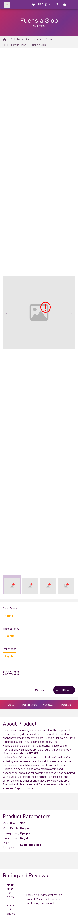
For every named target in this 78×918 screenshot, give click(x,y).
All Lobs (15, 39)
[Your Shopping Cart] (64, 4)
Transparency (11, 628)
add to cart (64, 690)
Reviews (48, 704)
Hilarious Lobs (33, 39)
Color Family (10, 608)
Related (66, 704)
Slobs (49, 39)
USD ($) (43, 4)
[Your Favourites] (33, 4)
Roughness (9, 648)
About (12, 704)
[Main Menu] (71, 4)
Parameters (30, 704)
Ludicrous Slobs (16, 44)
